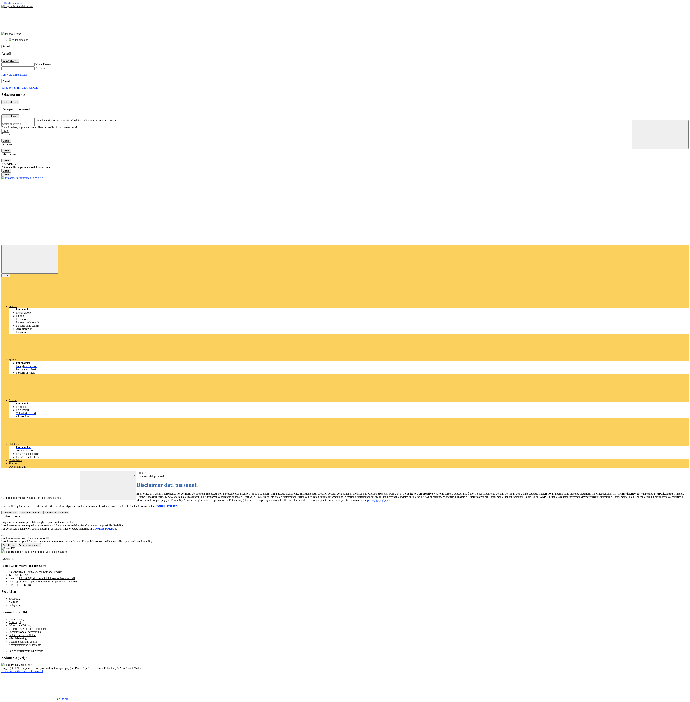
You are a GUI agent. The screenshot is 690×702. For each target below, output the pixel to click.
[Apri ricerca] (660, 134)
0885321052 (21, 575)
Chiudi (6, 140)
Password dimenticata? (14, 74)
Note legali (15, 622)
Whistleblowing (18, 638)
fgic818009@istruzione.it (46, 578)
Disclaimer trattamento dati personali (22, 671)
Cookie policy (17, 619)
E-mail (39, 119)
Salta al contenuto (11, 2)
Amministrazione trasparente (25, 644)
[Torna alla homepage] (22, 177)
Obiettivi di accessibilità (22, 635)
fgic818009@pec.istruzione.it (46, 581)
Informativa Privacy (20, 625)
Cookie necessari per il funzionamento (23, 538)
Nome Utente (43, 64)
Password (40, 68)
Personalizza (9, 512)
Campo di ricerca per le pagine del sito (23, 497)
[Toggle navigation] (29, 259)
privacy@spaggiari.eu (379, 500)
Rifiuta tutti (30, 512)
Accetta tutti (56, 512)
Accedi (6, 46)
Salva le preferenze (29, 545)
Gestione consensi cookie (23, 641)
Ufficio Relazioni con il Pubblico (27, 628)
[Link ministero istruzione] (17, 6)
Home (139, 472)
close (5, 275)
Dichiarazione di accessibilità (25, 631)
